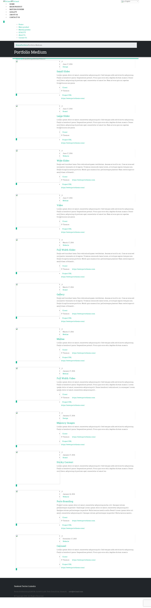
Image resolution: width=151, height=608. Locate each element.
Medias (36, 59)
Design (30, 59)
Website (42, 59)
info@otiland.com (76, 592)
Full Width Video (66, 378)
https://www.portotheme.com (83, 180)
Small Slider (63, 71)
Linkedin (32, 586)
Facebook (17, 586)
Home (21, 24)
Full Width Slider (66, 249)
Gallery (61, 294)
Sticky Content (65, 462)
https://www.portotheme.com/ (73, 98)
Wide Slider (63, 160)
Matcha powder (25, 30)
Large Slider (63, 116)
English (127, 1)
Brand (25, 59)
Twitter (25, 586)
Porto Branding (65, 501)
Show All (19, 59)
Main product (24, 27)
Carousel (61, 545)
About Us (22, 35)
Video (60, 205)
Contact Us (15, 17)
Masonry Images (66, 422)
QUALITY (22, 32)
